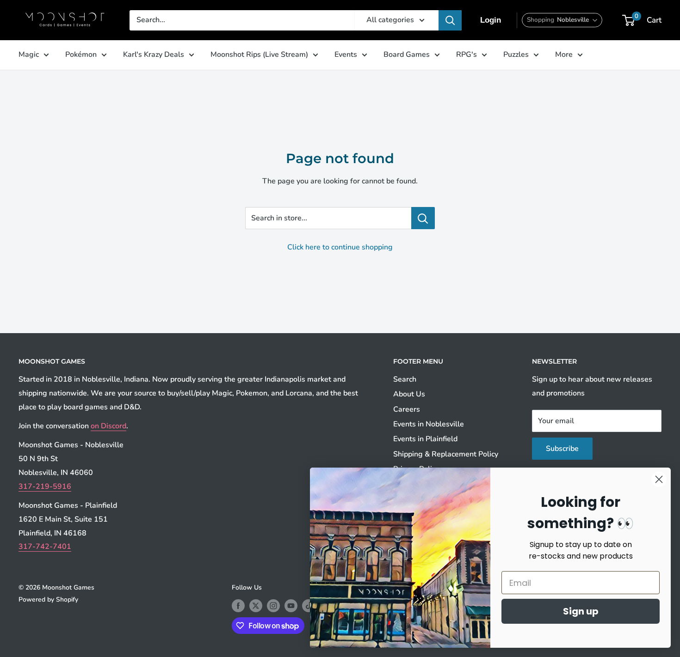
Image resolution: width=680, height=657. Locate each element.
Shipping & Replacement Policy (445, 454)
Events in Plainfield (425, 439)
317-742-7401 (45, 546)
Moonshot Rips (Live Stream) (259, 54)
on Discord (108, 426)
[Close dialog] (659, 479)
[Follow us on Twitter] (255, 605)
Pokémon (81, 54)
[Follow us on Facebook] (238, 605)
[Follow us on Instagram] (273, 605)
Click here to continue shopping (340, 247)
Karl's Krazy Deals (153, 54)
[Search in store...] (423, 218)
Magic (29, 54)
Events (345, 54)
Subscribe (562, 449)
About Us (409, 394)
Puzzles (516, 54)
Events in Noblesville (428, 424)
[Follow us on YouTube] (290, 605)
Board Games (406, 54)
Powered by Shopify (48, 599)
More (564, 54)
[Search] (450, 20)
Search (404, 379)
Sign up (581, 611)
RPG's (466, 54)
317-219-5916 (45, 486)
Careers (406, 409)
